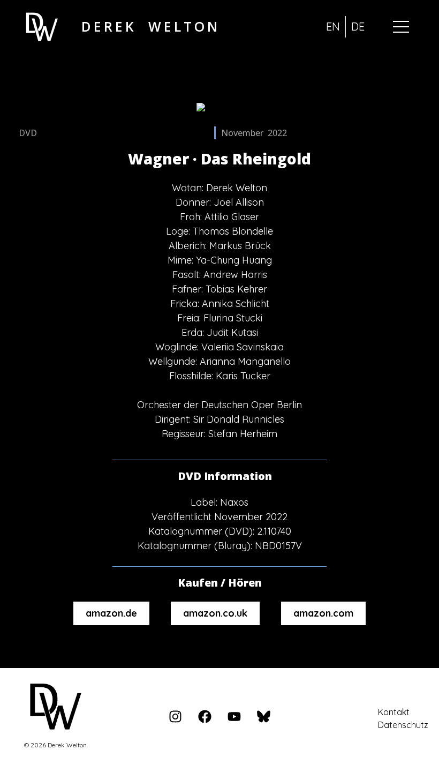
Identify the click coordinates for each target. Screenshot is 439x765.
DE (358, 26)
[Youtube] (234, 716)
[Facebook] (204, 716)
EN (333, 26)
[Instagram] (175, 716)
